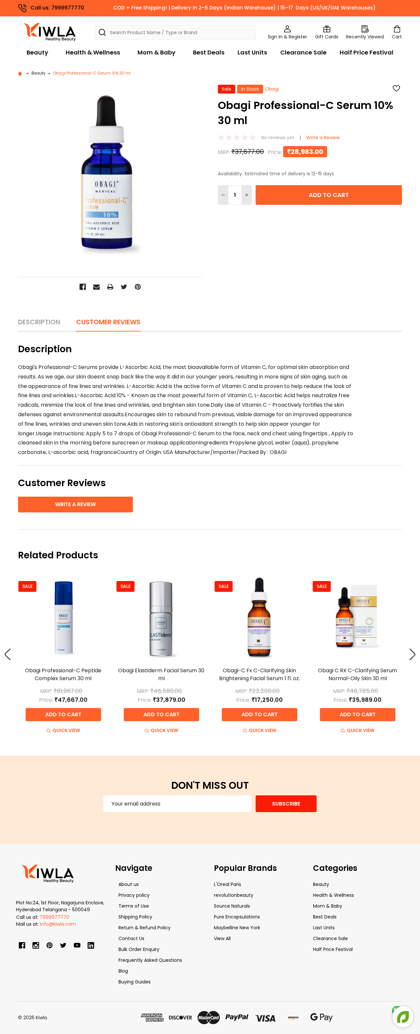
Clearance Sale (303, 52)
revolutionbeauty (233, 895)
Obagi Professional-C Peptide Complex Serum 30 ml (63, 674)
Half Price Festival (366, 52)
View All (222, 938)
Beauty (37, 52)
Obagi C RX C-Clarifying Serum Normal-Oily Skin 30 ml (357, 674)
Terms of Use (133, 906)
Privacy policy (134, 895)
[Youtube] (77, 945)
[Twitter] (124, 287)
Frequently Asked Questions (150, 960)
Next (412, 654)
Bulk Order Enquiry (138, 949)
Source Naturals (232, 906)
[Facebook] (83, 287)
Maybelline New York (237, 927)
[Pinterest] (138, 287)
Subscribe (286, 804)
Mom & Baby (156, 52)
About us (128, 884)
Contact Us (131, 938)
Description (39, 322)
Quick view (66, 730)
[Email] (96, 287)
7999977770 (54, 917)
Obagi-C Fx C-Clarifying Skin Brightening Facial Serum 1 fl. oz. (259, 674)
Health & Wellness (93, 52)
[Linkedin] (91, 945)
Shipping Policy (135, 917)
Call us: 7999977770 (57, 7)
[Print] (110, 287)
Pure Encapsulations (237, 917)
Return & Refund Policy (144, 927)
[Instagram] (36, 945)
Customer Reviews (108, 322)
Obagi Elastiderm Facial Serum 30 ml (161, 674)
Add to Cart (329, 195)
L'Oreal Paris (227, 884)
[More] (418, 9)
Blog (123, 971)
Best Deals (208, 52)
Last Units (252, 52)
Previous (7, 654)
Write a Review (323, 137)
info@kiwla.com (58, 924)
